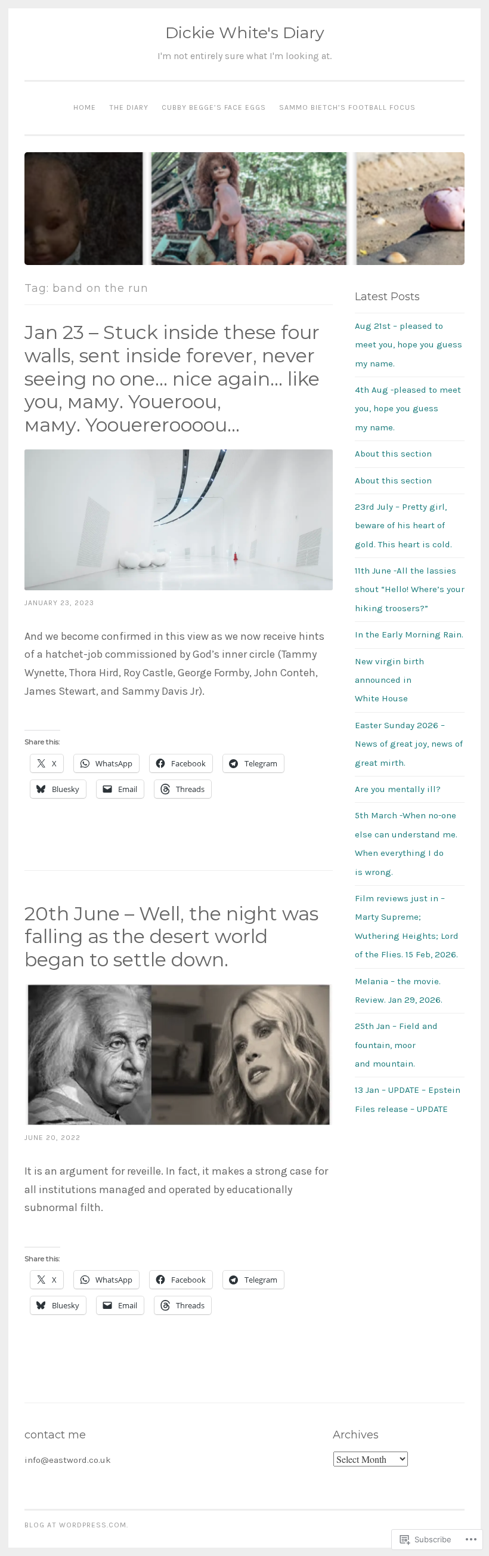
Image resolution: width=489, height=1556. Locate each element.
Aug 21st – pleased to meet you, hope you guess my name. (408, 345)
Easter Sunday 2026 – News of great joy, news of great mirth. (409, 744)
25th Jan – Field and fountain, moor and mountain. (396, 1045)
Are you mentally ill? (398, 789)
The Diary (128, 107)
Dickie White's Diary (244, 32)
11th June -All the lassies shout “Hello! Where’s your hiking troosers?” (410, 589)
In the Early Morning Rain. (409, 634)
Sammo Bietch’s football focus (347, 107)
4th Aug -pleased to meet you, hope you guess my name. (408, 408)
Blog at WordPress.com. (76, 1525)
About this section (393, 453)
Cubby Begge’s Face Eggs (214, 107)
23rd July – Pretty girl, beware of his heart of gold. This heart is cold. (403, 525)
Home (84, 107)
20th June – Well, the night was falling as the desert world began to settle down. (171, 937)
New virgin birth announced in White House (389, 680)
